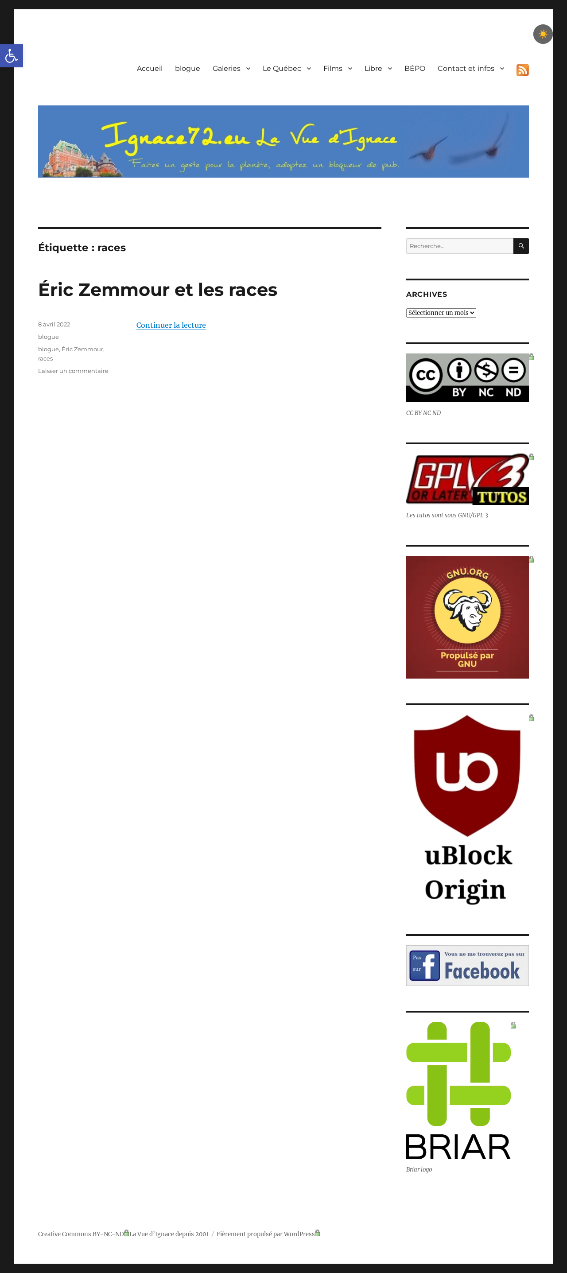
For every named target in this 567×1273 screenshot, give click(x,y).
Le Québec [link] (282, 68)
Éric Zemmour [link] (82, 349)
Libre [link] (373, 68)
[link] (11, 55)
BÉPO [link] (414, 68)
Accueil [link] (150, 68)
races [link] (45, 358)
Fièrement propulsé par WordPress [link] (266, 1234)
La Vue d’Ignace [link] (151, 1234)
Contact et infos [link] (466, 68)
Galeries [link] (227, 68)
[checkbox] (543, 34)
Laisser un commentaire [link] (73, 370)
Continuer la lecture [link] (171, 325)
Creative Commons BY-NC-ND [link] (81, 1234)
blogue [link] (187, 68)
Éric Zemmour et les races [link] (157, 289)
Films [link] (332, 68)
